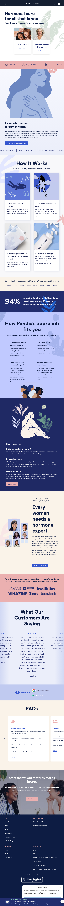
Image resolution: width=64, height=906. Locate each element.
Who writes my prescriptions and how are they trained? (26, 739)
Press (6, 825)
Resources (8, 833)
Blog (6, 829)
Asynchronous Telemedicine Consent (45, 869)
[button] (61, 887)
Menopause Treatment (40, 825)
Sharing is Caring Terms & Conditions (45, 857)
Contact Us (8, 857)
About (7, 822)
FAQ (6, 850)
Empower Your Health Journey (16, 143)
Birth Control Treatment (41, 822)
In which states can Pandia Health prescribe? (25, 752)
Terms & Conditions (39, 865)
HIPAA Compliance (39, 854)
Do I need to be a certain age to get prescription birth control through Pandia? (28, 732)
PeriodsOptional (10, 837)
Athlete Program (10, 841)
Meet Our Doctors (40, 565)
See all (13, 757)
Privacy (35, 850)
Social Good (37, 861)
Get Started (22, 48)
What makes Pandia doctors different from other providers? (26, 746)
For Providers (9, 854)
